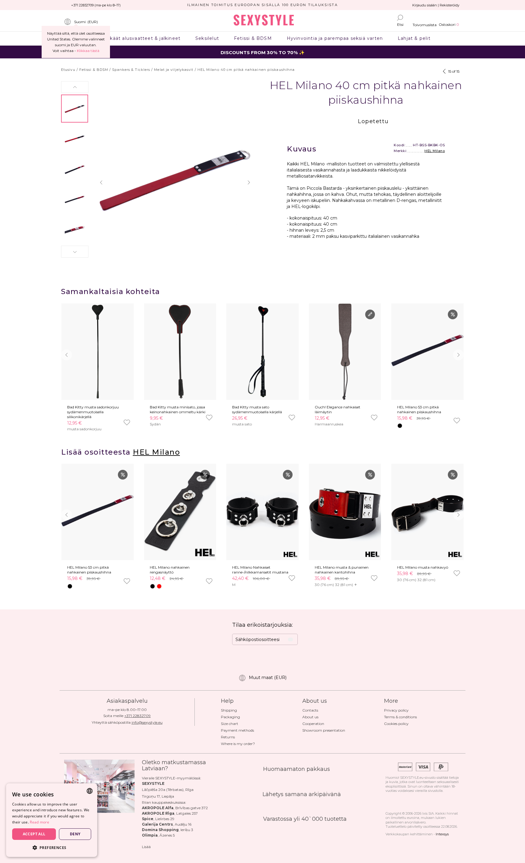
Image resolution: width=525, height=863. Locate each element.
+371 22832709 (137, 715)
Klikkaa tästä (88, 50)
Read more (39, 822)
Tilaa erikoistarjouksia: (262, 625)
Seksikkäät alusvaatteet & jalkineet (137, 38)
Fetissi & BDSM (253, 38)
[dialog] (51, 820)
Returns (228, 737)
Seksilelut (207, 38)
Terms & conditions (400, 717)
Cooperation (313, 723)
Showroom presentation (323, 730)
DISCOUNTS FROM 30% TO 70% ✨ (263, 52)
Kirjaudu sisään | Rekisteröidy (435, 5)
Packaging (230, 717)
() (86, 21)
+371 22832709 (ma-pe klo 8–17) (96, 5)
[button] (74, 87)
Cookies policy (396, 723)
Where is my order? (238, 743)
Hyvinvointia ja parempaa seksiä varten (334, 38)
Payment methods (237, 730)
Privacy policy (396, 710)
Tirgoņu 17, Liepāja (158, 796)
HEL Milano (434, 151)
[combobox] (90, 791)
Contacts (310, 710)
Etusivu (68, 70)
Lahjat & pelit (414, 38)
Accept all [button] (34, 834)
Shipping (229, 710)
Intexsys (442, 834)
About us (310, 717)
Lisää (146, 846)
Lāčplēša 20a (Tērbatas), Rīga (168, 789)
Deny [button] (75, 834)
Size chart (229, 723)
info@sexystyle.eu (147, 722)
